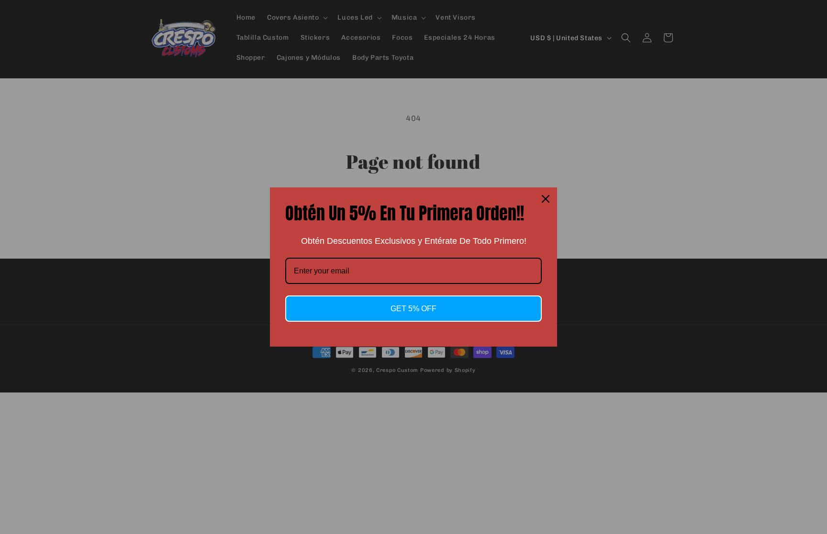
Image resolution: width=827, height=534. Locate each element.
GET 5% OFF (413, 309)
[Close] (545, 198)
